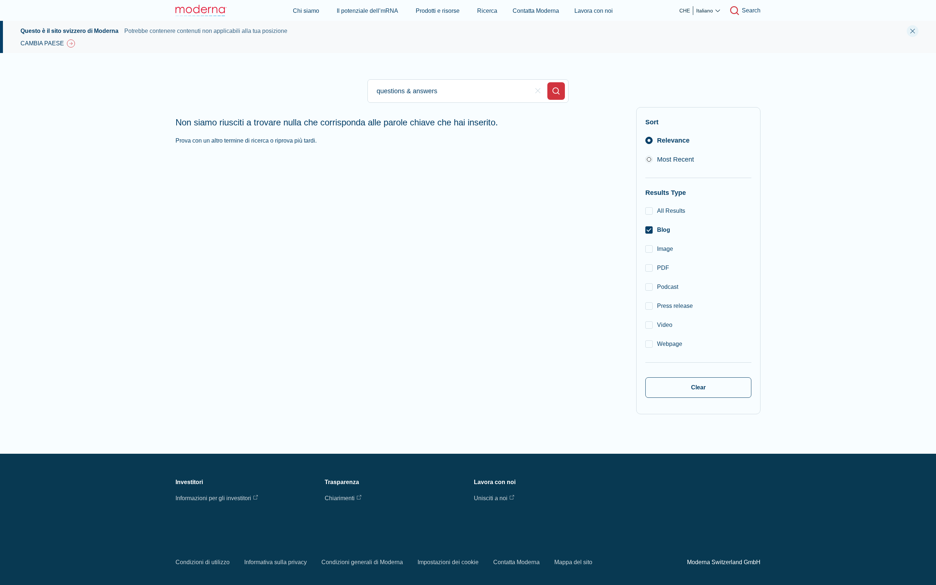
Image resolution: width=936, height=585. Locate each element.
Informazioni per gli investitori (213, 498)
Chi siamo (306, 11)
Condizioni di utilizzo (203, 562)
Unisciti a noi (490, 498)
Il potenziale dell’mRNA (367, 11)
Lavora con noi (593, 11)
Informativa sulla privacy (275, 562)
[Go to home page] (201, 10)
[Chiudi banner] (912, 31)
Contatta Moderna (536, 11)
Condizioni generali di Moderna (362, 562)
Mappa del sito (573, 562)
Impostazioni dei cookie (448, 562)
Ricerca (487, 11)
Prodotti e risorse (438, 11)
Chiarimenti (340, 498)
